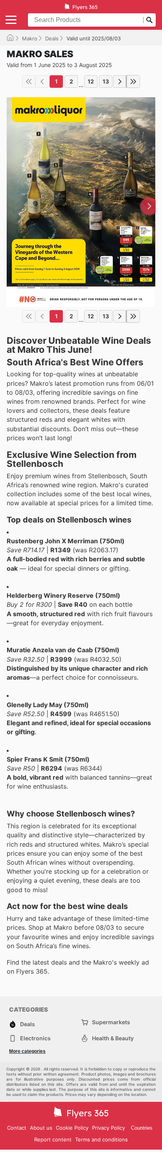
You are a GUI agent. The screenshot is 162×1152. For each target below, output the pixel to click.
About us (41, 1128)
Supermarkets (111, 1022)
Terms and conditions (101, 1139)
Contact (16, 1128)
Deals (52, 38)
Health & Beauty (113, 1038)
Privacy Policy (108, 1128)
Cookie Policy (72, 1128)
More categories (27, 1051)
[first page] (28, 81)
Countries (142, 1128)
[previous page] (42, 81)
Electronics (35, 1038)
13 (106, 81)
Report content (53, 1139)
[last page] (133, 81)
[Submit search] (149, 20)
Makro (29, 38)
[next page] (120, 81)
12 (91, 81)
